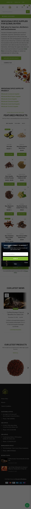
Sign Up (15, 258)
